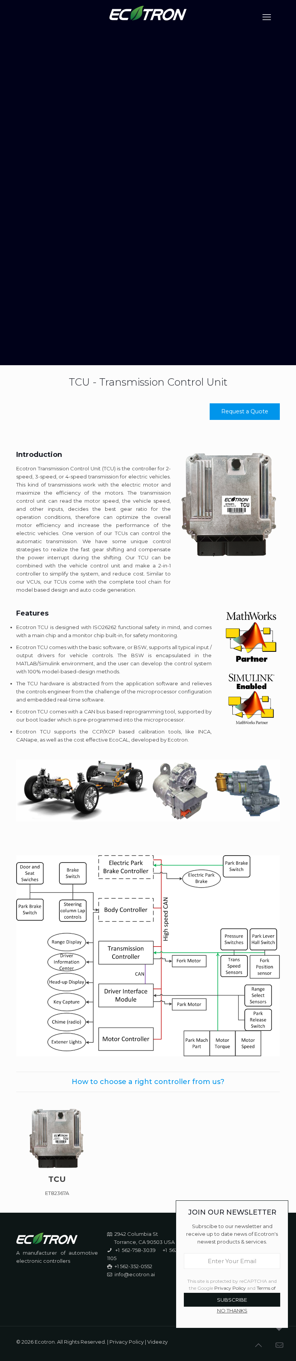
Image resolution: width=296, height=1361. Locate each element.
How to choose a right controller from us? (148, 1081)
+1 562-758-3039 (135, 1250)
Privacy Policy (126, 1342)
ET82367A (57, 1193)
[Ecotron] (148, 17)
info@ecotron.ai (134, 1274)
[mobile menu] (267, 17)
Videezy (157, 1342)
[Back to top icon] (259, 1345)
